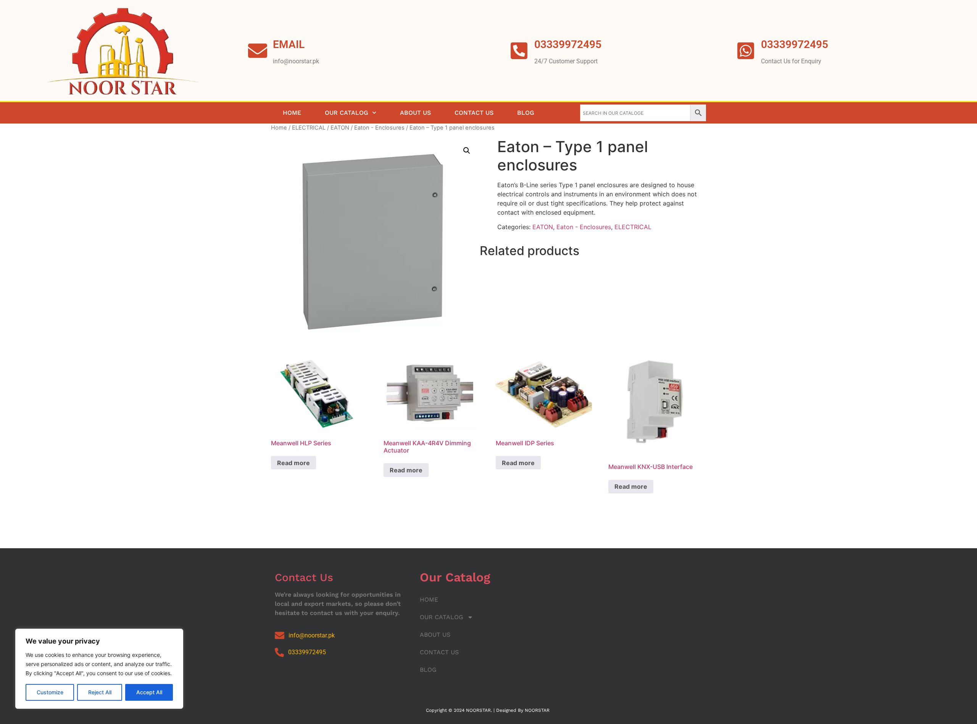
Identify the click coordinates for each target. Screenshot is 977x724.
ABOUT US (415, 112)
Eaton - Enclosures (379, 127)
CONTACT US (474, 112)
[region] (99, 669)
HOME (292, 112)
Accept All (149, 692)
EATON (340, 127)
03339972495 (794, 44)
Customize (50, 692)
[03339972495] (745, 50)
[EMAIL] (257, 50)
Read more (293, 463)
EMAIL (289, 44)
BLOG (525, 112)
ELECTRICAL (309, 127)
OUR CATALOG (346, 112)
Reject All (99, 692)
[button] (467, 150)
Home (279, 127)
